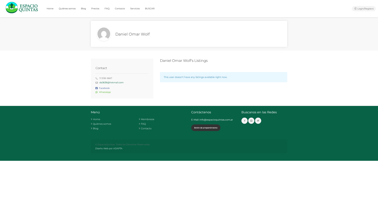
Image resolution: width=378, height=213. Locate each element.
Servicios (135, 8)
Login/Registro (365, 8)
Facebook (104, 88)
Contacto (120, 8)
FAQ (107, 8)
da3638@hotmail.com (111, 82)
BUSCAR (150, 8)
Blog (83, 8)
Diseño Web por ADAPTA (108, 148)
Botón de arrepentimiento (205, 128)
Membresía (147, 119)
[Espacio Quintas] (22, 7)
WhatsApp (105, 92)
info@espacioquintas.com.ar (216, 119)
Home (50, 8)
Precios (95, 8)
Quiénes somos (67, 8)
